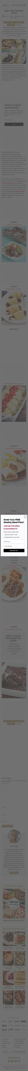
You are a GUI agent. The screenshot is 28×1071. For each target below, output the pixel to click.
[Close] (25, 516)
